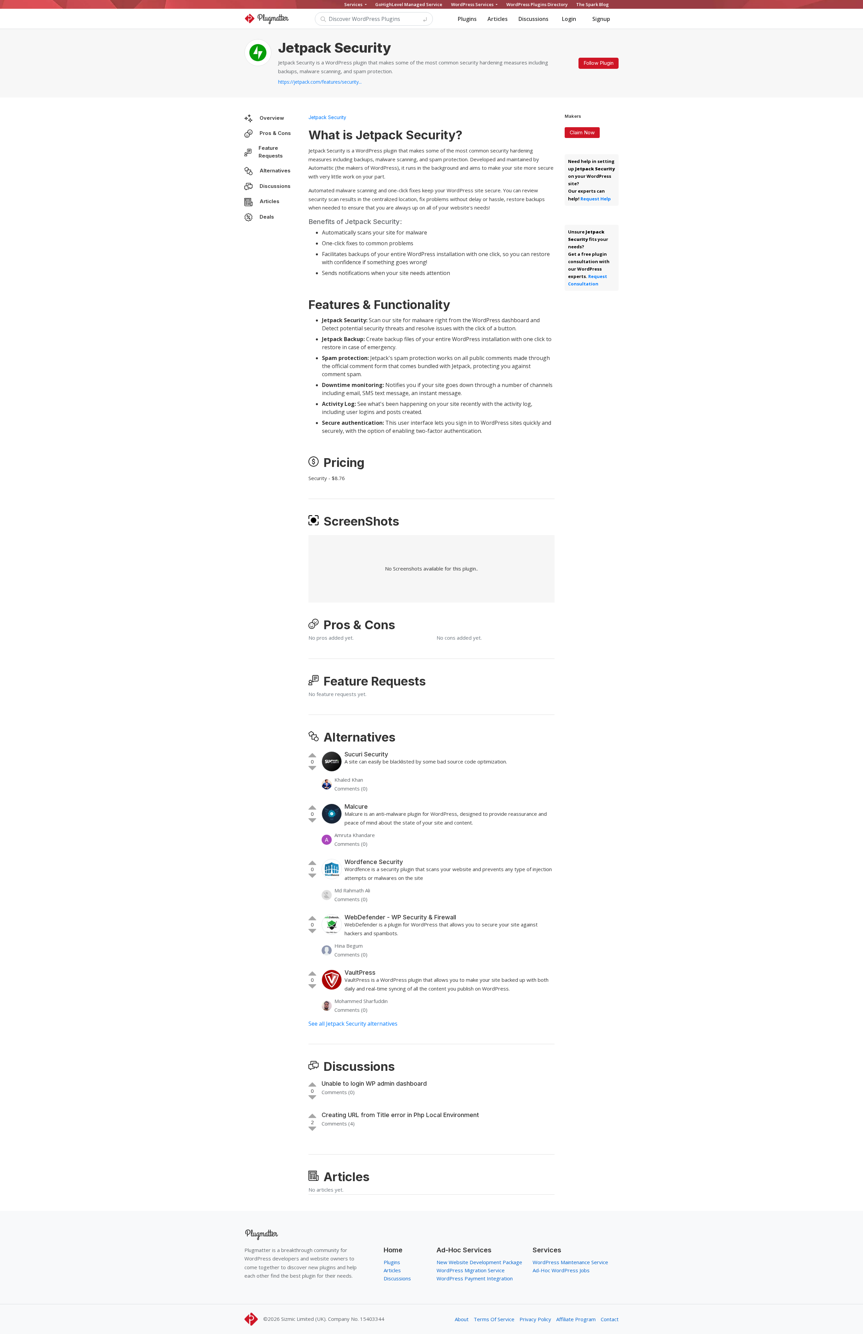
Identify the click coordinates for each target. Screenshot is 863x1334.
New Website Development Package (479, 1262)
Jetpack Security (327, 117)
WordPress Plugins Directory (537, 4)
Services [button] (353, 4)
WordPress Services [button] (473, 4)
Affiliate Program (576, 1319)
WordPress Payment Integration (475, 1278)
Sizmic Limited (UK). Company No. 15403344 (332, 1318)
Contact (610, 1319)
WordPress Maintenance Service (570, 1262)
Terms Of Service (494, 1319)
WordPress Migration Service (471, 1270)
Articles (497, 19)
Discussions (533, 19)
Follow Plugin (599, 63)
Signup (601, 19)
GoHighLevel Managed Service (408, 4)
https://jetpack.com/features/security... (320, 82)
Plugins (467, 19)
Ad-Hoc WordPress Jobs (561, 1270)
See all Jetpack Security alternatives (352, 1023)
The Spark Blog (592, 4)
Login (569, 19)
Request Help (596, 199)
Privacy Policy (535, 1319)
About (462, 1319)
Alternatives (275, 170)
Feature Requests (271, 152)
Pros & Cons (275, 133)
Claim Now (582, 132)
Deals (267, 217)
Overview (272, 118)
